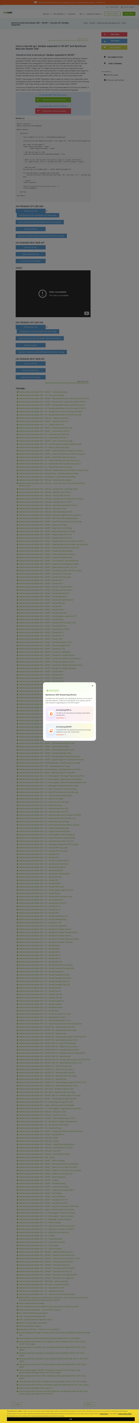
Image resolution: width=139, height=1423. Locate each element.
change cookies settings (125, 1413)
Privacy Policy (104, 1413)
